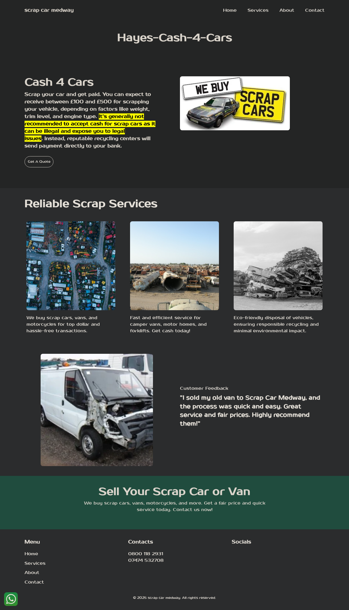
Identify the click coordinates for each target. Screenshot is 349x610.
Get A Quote (39, 161)
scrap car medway (49, 10)
